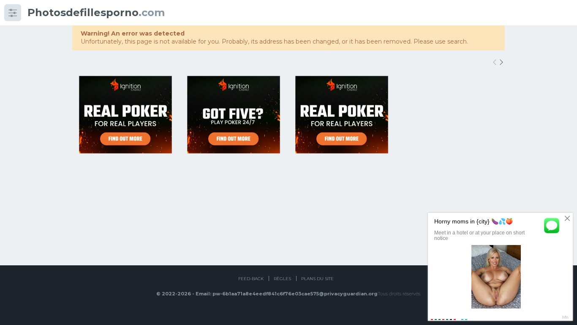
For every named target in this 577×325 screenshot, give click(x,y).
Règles (282, 278)
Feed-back (251, 278)
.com (96, 12)
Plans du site (317, 278)
